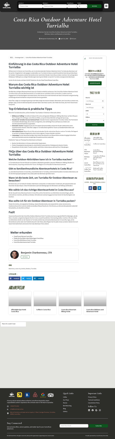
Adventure (12, 268)
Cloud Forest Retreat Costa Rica (49, 80)
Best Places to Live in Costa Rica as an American (98, 163)
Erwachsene (70, 3)
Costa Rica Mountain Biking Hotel (98, 151)
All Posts (25, 257)
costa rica (18, 268)
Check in (88, 97)
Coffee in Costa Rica (99, 144)
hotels (23, 268)
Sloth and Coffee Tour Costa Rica (98, 169)
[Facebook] (90, 188)
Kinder (79, 3)
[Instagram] (95, 188)
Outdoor (28, 268)
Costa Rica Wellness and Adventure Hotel (99, 157)
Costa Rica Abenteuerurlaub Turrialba (24, 242)
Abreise (45, 3)
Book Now (94, 125)
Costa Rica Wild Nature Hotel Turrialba (25, 240)
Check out (88, 104)
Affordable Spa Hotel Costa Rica (98, 138)
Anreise (21, 3)
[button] (14, 278)
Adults (87, 110)
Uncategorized (19, 57)
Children (88, 117)
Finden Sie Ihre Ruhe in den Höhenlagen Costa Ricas (28, 238)
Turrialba (33, 268)
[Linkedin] (99, 188)
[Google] (96, 410)
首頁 (11, 57)
